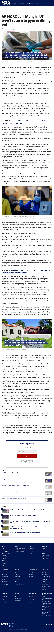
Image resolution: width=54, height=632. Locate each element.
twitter (46, 624)
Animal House (45, 558)
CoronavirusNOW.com (17, 121)
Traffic (43, 553)
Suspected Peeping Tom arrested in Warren (11, 491)
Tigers (16, 581)
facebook (44, 624)
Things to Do (5, 562)
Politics (3, 565)
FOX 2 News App (46, 576)
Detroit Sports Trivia (33, 551)
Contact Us (44, 572)
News (3, 546)
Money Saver (5, 581)
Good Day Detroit (6, 571)
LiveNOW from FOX (19, 551)
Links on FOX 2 (5, 584)
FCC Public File (45, 581)
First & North (18, 572)
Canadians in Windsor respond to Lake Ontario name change (15, 485)
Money (17, 593)
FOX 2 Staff (44, 571)
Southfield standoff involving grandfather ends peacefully (15, 472)
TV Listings (31, 574)
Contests (31, 576)
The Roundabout (5, 557)
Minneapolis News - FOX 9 (33, 601)
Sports (17, 569)
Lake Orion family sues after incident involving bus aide (14, 498)
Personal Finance (19, 595)
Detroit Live (4, 555)
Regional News (33, 593)
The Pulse (4, 550)
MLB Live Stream (46, 601)
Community (44, 579)
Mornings (5, 569)
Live (16, 546)
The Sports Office (19, 571)
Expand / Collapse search (51, 3)
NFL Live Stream (46, 596)
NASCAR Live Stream (47, 603)
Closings (44, 548)
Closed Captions (46, 584)
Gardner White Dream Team (7, 598)
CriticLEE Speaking (33, 572)
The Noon (4, 572)
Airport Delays (45, 555)
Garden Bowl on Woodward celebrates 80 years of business (25, 532)
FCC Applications (46, 583)
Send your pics (32, 548)
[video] (48, 474)
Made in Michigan (6, 553)
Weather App (45, 550)
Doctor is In (4, 583)
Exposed (4, 602)
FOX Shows (31, 571)
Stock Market (18, 598)
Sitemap (44, 589)
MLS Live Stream (46, 616)
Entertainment (33, 569)
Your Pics (31, 546)
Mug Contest (5, 574)
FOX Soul (17, 553)
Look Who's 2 (32, 553)
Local (3, 548)
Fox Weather (45, 557)
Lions (16, 574)
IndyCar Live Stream (46, 605)
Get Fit (3, 579)
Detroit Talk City (5, 551)
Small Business (18, 600)
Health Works (5, 576)
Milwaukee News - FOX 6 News (33, 598)
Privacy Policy (28, 462)
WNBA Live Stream (46, 615)
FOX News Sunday (6, 563)
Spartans (17, 578)
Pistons (17, 579)
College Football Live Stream (47, 599)
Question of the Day (33, 550)
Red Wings (17, 583)
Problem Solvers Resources (46, 587)
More (37, 3)
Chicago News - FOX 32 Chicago (33, 595)
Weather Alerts (45, 551)
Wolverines (17, 576)
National (4, 558)
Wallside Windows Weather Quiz (6, 595)
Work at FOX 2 (45, 574)
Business (4, 560)
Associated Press (5, 29)
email (52, 624)
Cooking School (5, 578)
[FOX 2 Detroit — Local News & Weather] (6, 3)
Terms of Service (28, 464)
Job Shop (44, 578)
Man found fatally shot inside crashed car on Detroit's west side (27, 509)
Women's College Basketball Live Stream (46, 612)
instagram (49, 624)
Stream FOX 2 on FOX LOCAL (20, 549)
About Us (45, 569)
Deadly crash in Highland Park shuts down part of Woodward (26, 515)
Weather (45, 546)
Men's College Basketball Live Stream (45, 608)
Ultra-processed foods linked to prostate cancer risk (13, 479)
